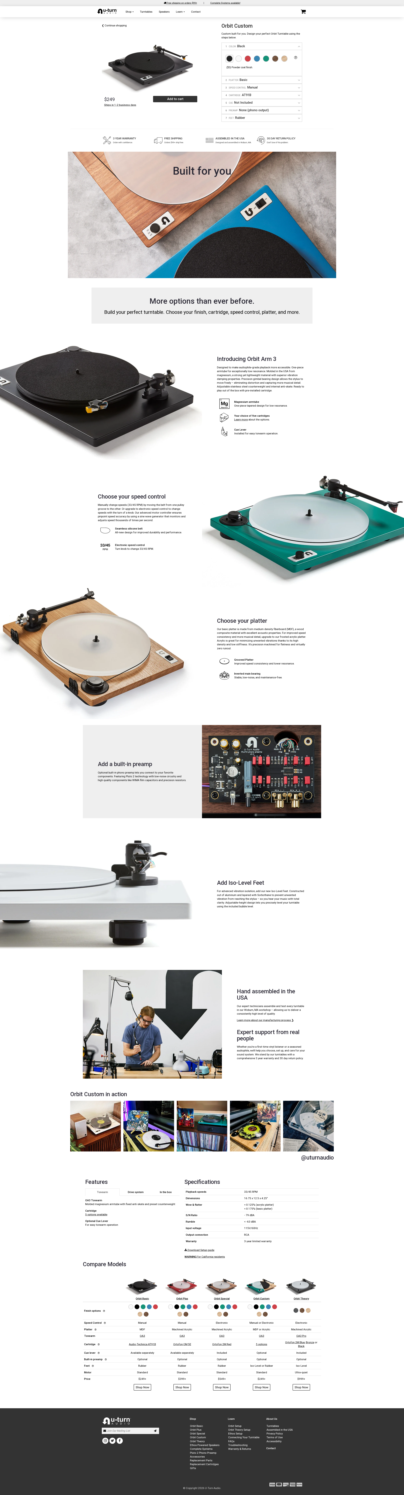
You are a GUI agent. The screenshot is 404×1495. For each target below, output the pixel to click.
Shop (128, 11)
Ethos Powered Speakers (205, 1445)
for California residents (204, 1256)
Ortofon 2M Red (221, 1344)
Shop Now (142, 1387)
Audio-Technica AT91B (142, 1344)
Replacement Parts (201, 1460)
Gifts (193, 1468)
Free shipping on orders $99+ (181, 3)
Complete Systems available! (225, 3)
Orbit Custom (198, 1437)
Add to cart (175, 99)
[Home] (107, 13)
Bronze (310, 1342)
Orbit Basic (196, 1426)
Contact (196, 11)
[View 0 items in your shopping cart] (303, 11)
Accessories (197, 1456)
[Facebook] (119, 1440)
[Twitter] (112, 1440)
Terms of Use (275, 1437)
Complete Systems (201, 1448)
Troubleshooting (238, 1445)
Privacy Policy (275, 1433)
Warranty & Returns (239, 1448)
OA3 (142, 1335)
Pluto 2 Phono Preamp (203, 1452)
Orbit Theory (197, 1441)
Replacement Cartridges (204, 1464)
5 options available (96, 1214)
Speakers (164, 11)
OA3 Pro (301, 1335)
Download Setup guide (200, 1250)
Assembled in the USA (280, 1429)
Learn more (241, 419)
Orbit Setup (234, 1426)
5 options (261, 1344)
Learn (179, 11)
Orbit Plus (196, 1429)
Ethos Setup (235, 1433)
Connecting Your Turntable (243, 1437)
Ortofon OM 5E (182, 1344)
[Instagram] (105, 1440)
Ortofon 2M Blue (295, 1342)
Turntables (146, 11)
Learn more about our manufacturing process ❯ (265, 1020)
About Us (271, 1418)
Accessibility (274, 1441)
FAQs (231, 1441)
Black (301, 1346)
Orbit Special (197, 1433)
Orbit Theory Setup (239, 1429)
